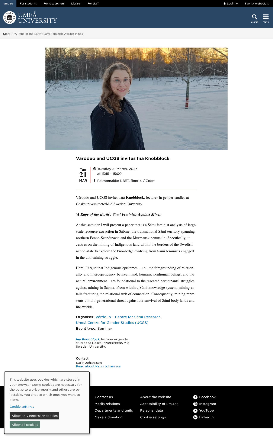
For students (28, 3)
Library (76, 3)
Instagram (207, 404)
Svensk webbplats (257, 3)
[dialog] (47, 403)
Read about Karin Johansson (98, 366)
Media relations (107, 404)
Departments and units (114, 410)
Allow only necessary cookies (35, 416)
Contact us (104, 397)
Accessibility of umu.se (159, 404)
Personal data (151, 410)
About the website (155, 397)
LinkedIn (206, 417)
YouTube (206, 410)
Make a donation (108, 417)
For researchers (54, 3)
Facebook (207, 397)
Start (6, 33)
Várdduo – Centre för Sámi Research (128, 317)
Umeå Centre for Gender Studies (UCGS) (112, 322)
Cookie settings (153, 417)
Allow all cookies (25, 424)
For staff (93, 3)
